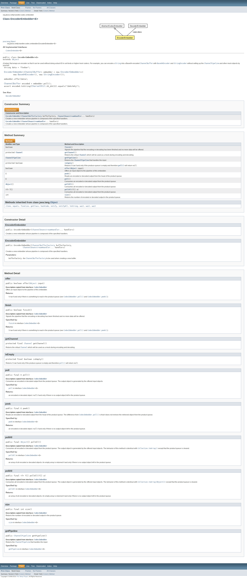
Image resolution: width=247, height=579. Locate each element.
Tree (33, 3)
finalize (25, 206)
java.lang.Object (9, 41)
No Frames (37, 8)
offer (67, 168)
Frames (28, 8)
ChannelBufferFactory (32, 116)
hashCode (45, 206)
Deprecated (41, 3)
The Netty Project (22, 576)
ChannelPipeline (13, 158)
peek (67, 174)
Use (27, 3)
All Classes (51, 8)
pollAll (68, 184)
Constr (21, 11)
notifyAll (63, 206)
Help (55, 3)
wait (82, 206)
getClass (35, 206)
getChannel (70, 153)
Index (49, 3)
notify (54, 206)
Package (13, 3)
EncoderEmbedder (13, 116)
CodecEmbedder (12, 51)
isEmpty (68, 163)
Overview (4, 3)
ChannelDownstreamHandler (70, 116)
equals (16, 206)
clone (8, 206)
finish (68, 147)
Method (27, 11)
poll (67, 179)
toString (74, 206)
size (67, 195)
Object (15, 59)
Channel (19, 153)
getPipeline (70, 158)
